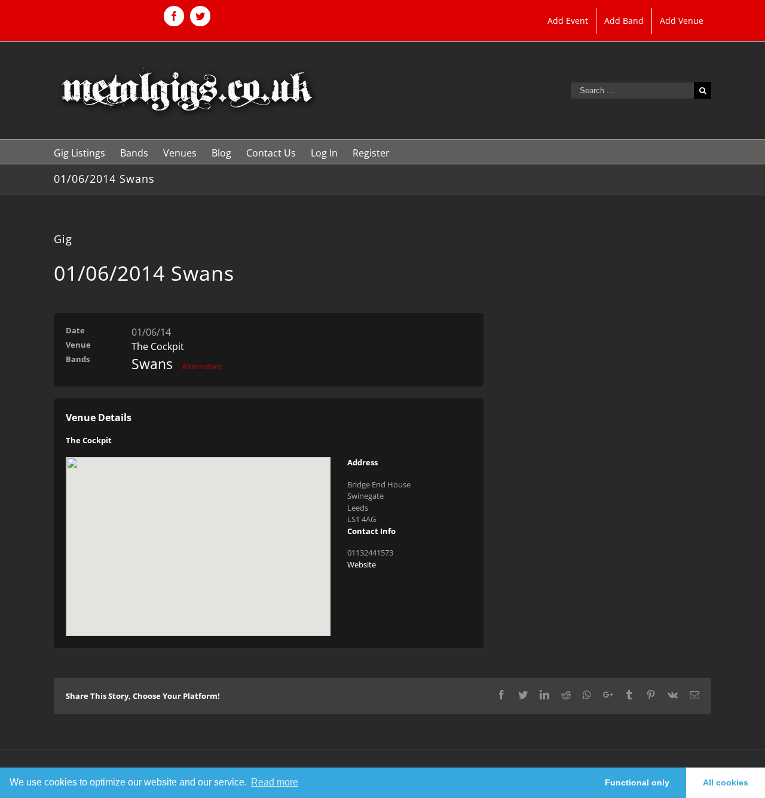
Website (361, 564)
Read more (274, 782)
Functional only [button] (637, 782)
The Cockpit (157, 346)
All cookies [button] (725, 782)
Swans (152, 363)
